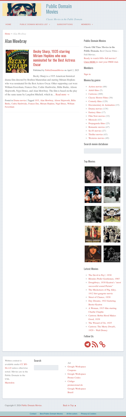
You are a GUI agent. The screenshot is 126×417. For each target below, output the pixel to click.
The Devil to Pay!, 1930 (100, 274)
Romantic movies (97, 126)
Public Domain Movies (59, 8)
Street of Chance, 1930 (99, 297)
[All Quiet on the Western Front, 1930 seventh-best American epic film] (93, 254)
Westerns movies (96, 137)
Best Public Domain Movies (51, 414)
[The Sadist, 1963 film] (93, 214)
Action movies (95, 86)
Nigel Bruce (61, 103)
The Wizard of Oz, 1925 (100, 322)
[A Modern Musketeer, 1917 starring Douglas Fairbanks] (93, 234)
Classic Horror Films (98, 97)
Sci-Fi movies (95, 130)
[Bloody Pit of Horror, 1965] (93, 175)
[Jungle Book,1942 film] (93, 195)
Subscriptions (65, 24)
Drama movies (20, 100)
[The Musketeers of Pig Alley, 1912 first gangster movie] (112, 234)
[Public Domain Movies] (21, 13)
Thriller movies (96, 134)
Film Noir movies (97, 115)
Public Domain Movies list (34, 24)
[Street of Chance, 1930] (112, 214)
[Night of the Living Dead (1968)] (112, 254)
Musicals (93, 119)
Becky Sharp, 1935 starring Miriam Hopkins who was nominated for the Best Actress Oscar (54, 57)
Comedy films (95, 101)
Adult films (94, 90)
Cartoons (93, 93)
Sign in (87, 74)
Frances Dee (33, 103)
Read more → (62, 94)
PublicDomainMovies (54, 70)
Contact (33, 414)
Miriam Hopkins (47, 103)
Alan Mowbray (46, 100)
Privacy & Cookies (88, 414)
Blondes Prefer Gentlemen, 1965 (104, 278)
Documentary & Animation (102, 104)
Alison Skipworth (62, 100)
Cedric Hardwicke (19, 103)
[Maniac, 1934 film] (112, 175)
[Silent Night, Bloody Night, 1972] (112, 195)
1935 (37, 100)
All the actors (72, 414)
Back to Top (68, 405)
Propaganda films (97, 123)
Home (8, 24)
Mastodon (9, 382)
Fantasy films (95, 112)
